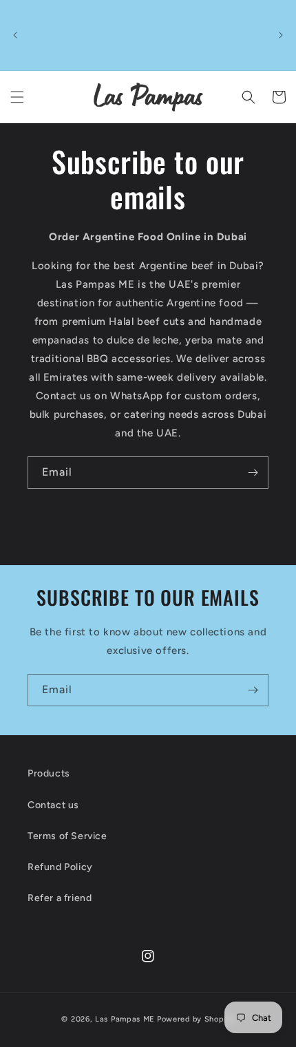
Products (49, 773)
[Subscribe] (252, 472)
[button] (17, 97)
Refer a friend (60, 898)
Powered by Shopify (196, 1019)
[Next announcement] (281, 35)
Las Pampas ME (125, 1019)
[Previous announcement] (15, 35)
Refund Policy (60, 867)
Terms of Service (67, 836)
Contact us (53, 805)
